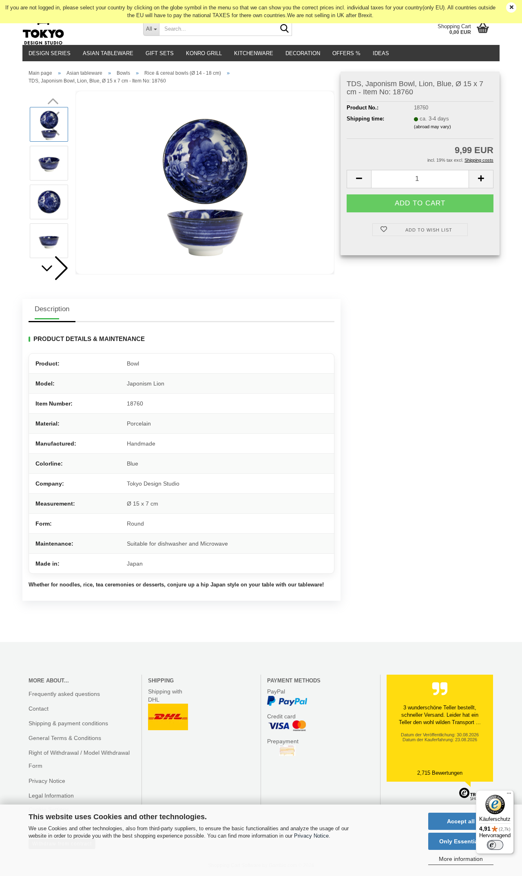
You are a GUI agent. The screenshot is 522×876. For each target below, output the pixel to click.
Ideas (381, 53)
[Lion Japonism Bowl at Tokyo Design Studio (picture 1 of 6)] (205, 182)
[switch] (495, 845)
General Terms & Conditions (65, 738)
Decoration (302, 53)
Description (52, 309)
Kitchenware (253, 53)
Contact (39, 708)
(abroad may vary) (432, 126)
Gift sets (160, 53)
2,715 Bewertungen (439, 773)
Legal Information (51, 795)
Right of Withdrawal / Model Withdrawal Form (79, 759)
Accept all (461, 821)
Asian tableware (108, 53)
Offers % (346, 53)
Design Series (50, 53)
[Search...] (284, 29)
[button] (53, 268)
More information (461, 859)
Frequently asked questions (64, 694)
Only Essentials (461, 841)
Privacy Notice (311, 836)
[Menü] (509, 795)
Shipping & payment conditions (68, 723)
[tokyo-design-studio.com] (76, 28)
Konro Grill (204, 53)
